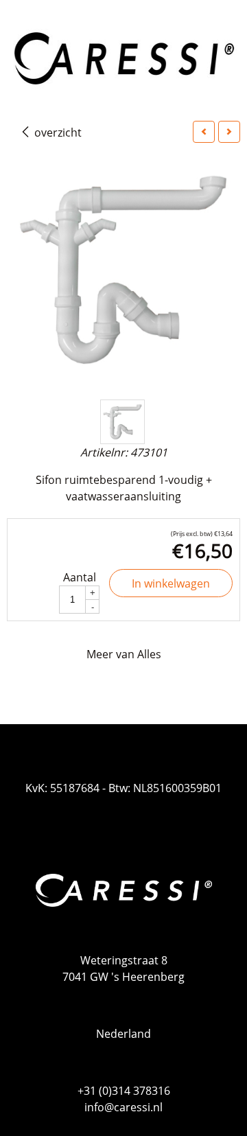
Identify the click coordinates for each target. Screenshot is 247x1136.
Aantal (79, 577)
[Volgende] (229, 132)
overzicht (57, 132)
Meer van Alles (123, 654)
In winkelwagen (171, 583)
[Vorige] (204, 132)
